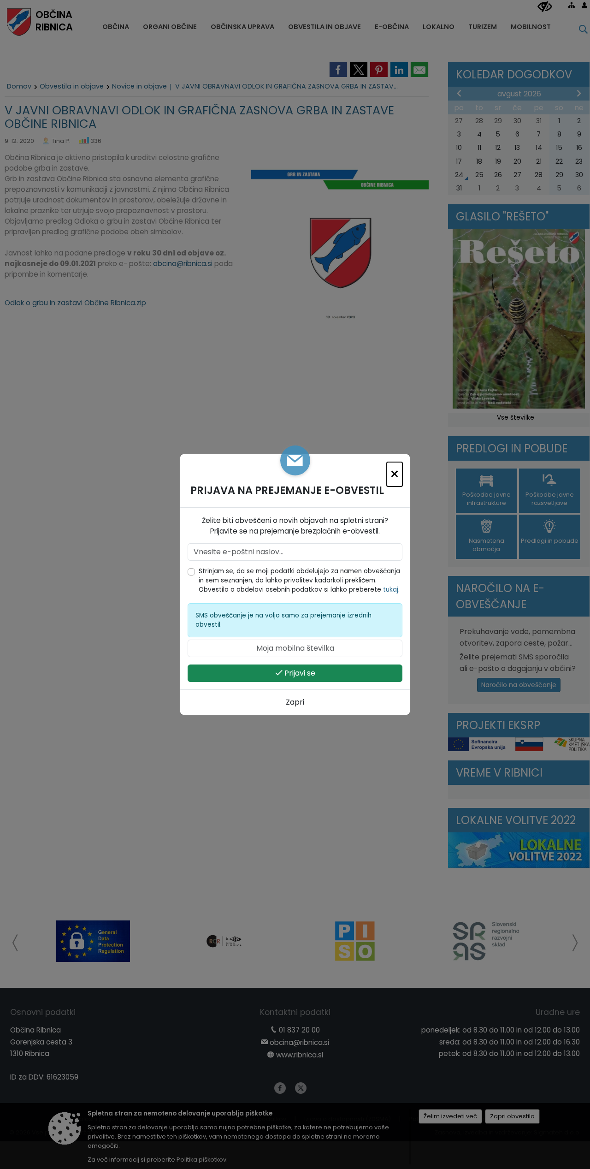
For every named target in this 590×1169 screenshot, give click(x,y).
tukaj (390, 589)
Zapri (295, 702)
